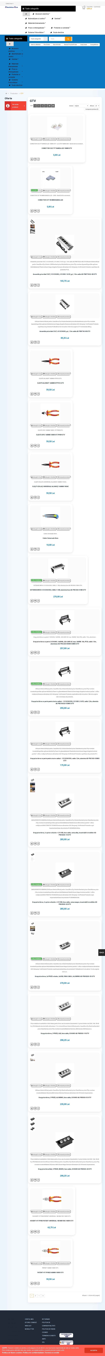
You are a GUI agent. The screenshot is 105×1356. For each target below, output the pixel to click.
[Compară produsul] (38, 159)
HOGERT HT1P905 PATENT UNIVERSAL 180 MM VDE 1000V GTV (51, 1221)
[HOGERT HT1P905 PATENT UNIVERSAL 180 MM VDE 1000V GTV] (52, 1199)
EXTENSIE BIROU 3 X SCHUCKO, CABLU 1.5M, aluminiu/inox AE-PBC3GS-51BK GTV (58, 590)
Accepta (93, 1350)
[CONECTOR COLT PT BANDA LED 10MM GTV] (57, 126)
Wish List (28, 1326)
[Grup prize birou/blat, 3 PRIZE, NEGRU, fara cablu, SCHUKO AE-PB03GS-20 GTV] (65, 1142)
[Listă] (49, 105)
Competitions (94, 44)
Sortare (71, 106)
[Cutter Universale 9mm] (50, 516)
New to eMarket (35, 44)
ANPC (44, 1339)
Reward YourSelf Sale (70, 44)
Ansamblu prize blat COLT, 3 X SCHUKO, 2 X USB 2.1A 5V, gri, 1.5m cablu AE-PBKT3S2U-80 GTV (65, 274)
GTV (22, 93)
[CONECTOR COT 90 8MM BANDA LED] (50, 178)
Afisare (92, 106)
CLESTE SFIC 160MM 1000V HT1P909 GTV (50, 435)
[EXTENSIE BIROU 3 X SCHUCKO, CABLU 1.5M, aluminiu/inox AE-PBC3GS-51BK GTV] (58, 568)
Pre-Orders (47, 44)
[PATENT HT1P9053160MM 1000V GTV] (50, 1251)
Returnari (46, 1319)
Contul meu (29, 1319)
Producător (14, 93)
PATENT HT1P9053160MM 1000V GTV (50, 1272)
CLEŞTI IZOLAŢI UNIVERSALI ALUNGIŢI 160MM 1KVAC (50, 486)
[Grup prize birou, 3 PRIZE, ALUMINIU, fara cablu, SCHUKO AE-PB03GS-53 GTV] (65, 1073)
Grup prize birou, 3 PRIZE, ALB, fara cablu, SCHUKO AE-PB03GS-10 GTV (65, 1033)
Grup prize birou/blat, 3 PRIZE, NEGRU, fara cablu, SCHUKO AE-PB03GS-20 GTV (65, 1169)
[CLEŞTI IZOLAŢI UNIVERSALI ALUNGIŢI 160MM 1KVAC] (50, 465)
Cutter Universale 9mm (50, 538)
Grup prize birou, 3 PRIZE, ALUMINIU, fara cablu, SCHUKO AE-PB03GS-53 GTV (65, 1097)
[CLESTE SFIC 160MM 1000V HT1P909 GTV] (50, 413)
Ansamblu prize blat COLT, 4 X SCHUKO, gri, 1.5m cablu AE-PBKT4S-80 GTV (64, 331)
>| (42, 1295)
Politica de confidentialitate (48, 1324)
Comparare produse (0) (91, 109)
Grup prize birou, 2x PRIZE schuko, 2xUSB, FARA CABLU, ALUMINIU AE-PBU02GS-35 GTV (65, 976)
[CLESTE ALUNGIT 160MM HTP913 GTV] (50, 361)
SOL (43, 1342)
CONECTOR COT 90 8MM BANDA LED (50, 200)
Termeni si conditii (48, 1335)
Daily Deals (83, 44)
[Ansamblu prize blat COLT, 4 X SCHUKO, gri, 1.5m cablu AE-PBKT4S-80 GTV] (65, 304)
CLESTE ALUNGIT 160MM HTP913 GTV (50, 383)
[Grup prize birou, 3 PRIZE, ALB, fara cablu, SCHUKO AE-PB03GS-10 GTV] (65, 1006)
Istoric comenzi (31, 1322)
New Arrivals (56, 44)
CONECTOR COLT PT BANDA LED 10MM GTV (57, 148)
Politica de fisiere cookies (48, 1330)
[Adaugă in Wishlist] (35, 159)
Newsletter (29, 1329)
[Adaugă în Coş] (31, 159)
